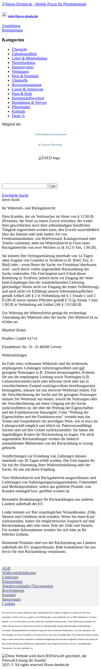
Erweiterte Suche (15, 195)
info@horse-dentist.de (23, 16)
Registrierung (12, 30)
